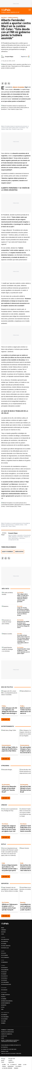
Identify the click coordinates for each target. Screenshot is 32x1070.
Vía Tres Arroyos (5, 945)
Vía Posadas (4, 967)
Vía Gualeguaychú (6, 984)
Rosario (3, 932)
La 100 (24, 1064)
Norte (2, 951)
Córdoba (3, 929)
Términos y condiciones (7, 1029)
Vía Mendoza (4, 962)
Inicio (2, 927)
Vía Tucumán (4, 955)
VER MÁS (5, 719)
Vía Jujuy (3, 953)
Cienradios (11, 1066)
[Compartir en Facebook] (2, 83)
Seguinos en (24, 56)
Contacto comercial (6, 1034)
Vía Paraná (4, 980)
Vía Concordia (5, 982)
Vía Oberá (3, 973)
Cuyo (2, 960)
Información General (7, 1000)
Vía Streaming (5, 1016)
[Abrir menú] (30, 10)
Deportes (3, 1005)
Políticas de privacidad (7, 1031)
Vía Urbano (4, 1014)
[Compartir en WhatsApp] (5, 83)
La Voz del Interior (7, 1068)
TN (8, 1064)
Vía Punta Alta (5, 947)
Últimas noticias (5, 994)
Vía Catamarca (5, 957)
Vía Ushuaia (4, 989)
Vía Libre (3, 1021)
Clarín (4, 1064)
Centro (3, 937)
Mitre (19, 1064)
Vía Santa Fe (4, 976)
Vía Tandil (3, 943)
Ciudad (4, 1066)
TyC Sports (18, 1066)
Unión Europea (13, 17)
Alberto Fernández (7, 551)
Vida (2, 1009)
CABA (2, 934)
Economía (3, 998)
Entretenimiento (5, 1003)
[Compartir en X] (9, 83)
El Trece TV (14, 1064)
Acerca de (4, 1036)
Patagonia (4, 987)
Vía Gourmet (4, 1018)
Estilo (2, 1007)
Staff (2, 1038)
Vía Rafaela (4, 978)
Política (4, 17)
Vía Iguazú (4, 971)
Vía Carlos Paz (5, 939)
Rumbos (3, 1023)
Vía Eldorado (4, 969)
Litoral (3, 965)
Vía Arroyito (4, 941)
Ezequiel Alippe (9, 56)
